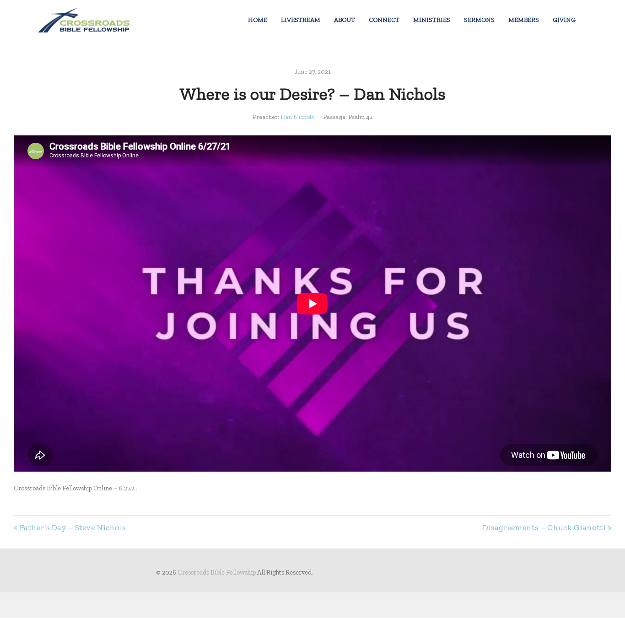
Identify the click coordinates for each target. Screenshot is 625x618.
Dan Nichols (297, 117)
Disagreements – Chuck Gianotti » (547, 527)
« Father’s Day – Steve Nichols (70, 527)
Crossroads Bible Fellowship (217, 572)
